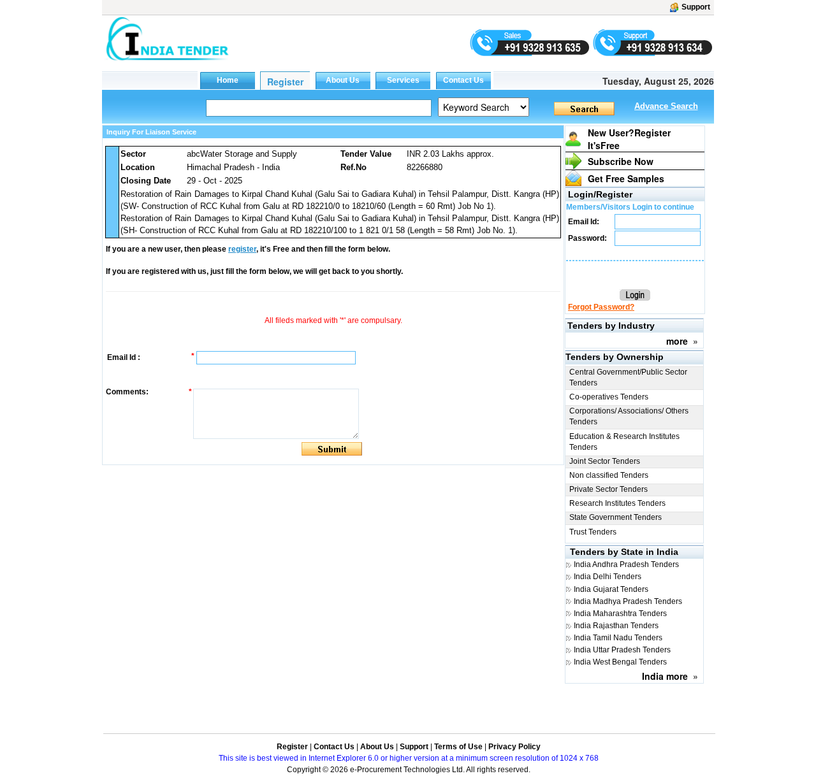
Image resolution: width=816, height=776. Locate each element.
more (677, 340)
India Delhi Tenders (607, 576)
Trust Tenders (592, 532)
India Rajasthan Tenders (616, 625)
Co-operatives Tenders (608, 396)
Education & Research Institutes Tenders (624, 442)
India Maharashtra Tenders (620, 613)
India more (665, 676)
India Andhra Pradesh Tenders (626, 564)
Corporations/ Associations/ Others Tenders (628, 416)
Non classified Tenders (608, 475)
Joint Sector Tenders (604, 461)
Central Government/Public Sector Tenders (628, 377)
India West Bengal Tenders (620, 661)
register (242, 249)
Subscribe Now (620, 161)
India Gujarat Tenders (611, 589)
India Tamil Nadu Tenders (618, 637)
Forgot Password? (601, 307)
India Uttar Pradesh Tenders (622, 649)
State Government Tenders (615, 517)
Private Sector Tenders (608, 489)
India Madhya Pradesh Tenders (628, 601)
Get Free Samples (626, 178)
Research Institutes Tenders (617, 503)
